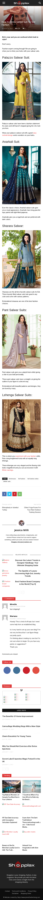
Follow (16, 667)
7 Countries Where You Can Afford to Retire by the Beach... (30, 797)
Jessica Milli (21, 530)
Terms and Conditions (19, 891)
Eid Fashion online (33, 479)
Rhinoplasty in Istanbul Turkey (10, 509)
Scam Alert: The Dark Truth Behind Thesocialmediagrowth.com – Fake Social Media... (31, 822)
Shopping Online (26, 893)
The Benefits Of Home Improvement (17, 716)
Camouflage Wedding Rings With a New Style (21, 726)
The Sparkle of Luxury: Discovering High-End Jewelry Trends (27, 573)
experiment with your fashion (25, 456)
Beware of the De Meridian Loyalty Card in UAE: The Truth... (11, 848)
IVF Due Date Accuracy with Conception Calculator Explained (10, 820)
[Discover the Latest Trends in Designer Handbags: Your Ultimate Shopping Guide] (7, 563)
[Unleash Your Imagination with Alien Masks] (31, 837)
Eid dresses (12, 479)
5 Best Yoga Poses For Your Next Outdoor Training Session (32, 510)
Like (7, 667)
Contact (7, 891)
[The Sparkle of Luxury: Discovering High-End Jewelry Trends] (7, 573)
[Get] (26, 694)
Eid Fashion (21, 479)
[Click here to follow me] (21, 691)
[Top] (4, 702)
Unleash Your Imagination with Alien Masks (30, 848)
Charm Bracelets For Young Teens (16, 736)
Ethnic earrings (7, 470)
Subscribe (36, 667)
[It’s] (4, 700)
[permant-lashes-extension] (15, 700)
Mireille (13, 604)
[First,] (4, 697)
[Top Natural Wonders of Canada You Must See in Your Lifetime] (11, 786)
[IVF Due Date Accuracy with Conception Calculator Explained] (11, 809)
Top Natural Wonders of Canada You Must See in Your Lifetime (10, 797)
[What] (15, 694)
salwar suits (6, 481)
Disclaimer (15, 893)
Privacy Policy (32, 891)
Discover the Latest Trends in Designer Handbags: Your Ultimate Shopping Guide (27, 562)
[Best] (26, 700)
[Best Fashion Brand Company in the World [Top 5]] (7, 584)
